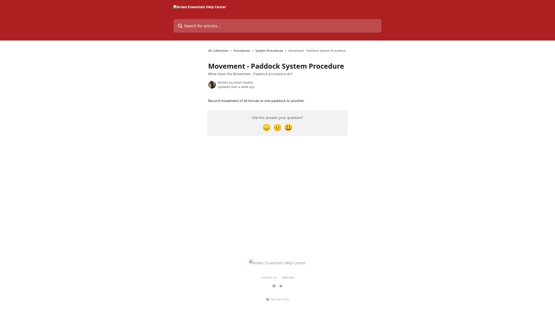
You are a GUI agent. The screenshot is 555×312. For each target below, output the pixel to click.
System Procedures (269, 51)
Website (288, 277)
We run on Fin (280, 299)
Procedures (242, 51)
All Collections (218, 51)
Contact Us (269, 277)
